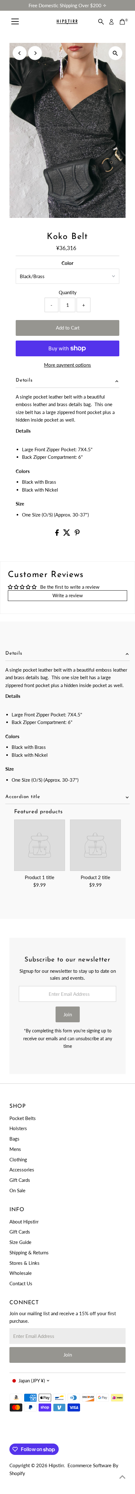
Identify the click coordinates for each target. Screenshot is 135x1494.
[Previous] (20, 53)
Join (67, 1014)
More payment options (67, 365)
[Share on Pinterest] (77, 534)
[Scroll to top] (122, 1476)
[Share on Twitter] (67, 534)
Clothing (18, 1159)
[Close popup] (124, 1397)
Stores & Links (24, 1263)
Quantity (68, 292)
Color (67, 263)
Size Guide (20, 1242)
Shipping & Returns (29, 1252)
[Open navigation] (15, 22)
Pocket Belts (22, 1118)
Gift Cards (19, 1180)
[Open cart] (122, 22)
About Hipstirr (24, 1221)
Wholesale (20, 1273)
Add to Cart (67, 327)
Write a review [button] (67, 595)
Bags (14, 1138)
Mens (15, 1149)
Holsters (18, 1128)
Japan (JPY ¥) (32, 1380)
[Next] (35, 53)
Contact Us (20, 1283)
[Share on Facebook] (57, 534)
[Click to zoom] (115, 53)
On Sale (17, 1190)
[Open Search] (101, 22)
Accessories (21, 1169)
